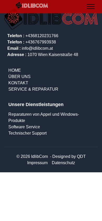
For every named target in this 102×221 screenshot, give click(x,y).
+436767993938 (31, 42)
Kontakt (18, 83)
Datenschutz (63, 163)
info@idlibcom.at (30, 48)
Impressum (37, 163)
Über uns (19, 76)
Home (14, 70)
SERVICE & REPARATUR (33, 89)
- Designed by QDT (67, 156)
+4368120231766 (32, 36)
